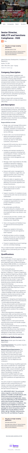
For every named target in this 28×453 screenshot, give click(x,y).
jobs (4, 24)
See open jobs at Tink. (10, 49)
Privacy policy (11, 449)
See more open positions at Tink (14, 436)
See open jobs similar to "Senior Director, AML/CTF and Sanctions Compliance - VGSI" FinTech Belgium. (15, 53)
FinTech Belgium (13, 4)
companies (10, 24)
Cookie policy (17, 449)
